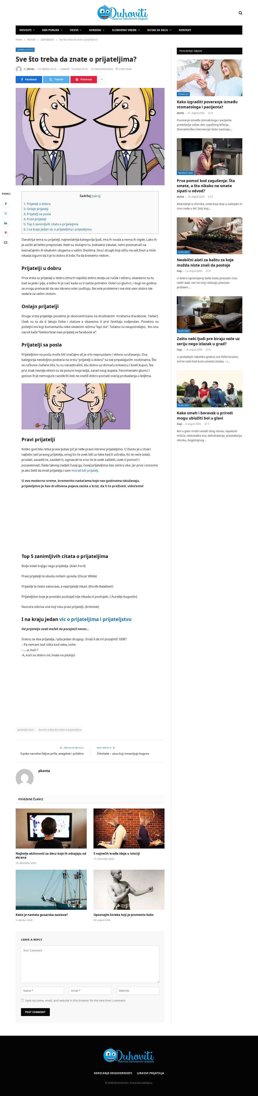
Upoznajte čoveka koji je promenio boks (123, 915)
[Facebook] (5, 204)
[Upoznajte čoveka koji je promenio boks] (129, 890)
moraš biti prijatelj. (85, 470)
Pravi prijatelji (35, 219)
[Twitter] (5, 213)
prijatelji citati (26, 729)
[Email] (5, 242)
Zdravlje (183, 94)
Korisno (95, 30)
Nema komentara (104, 69)
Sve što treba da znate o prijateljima (60, 729)
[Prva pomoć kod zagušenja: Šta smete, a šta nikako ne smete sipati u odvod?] (209, 156)
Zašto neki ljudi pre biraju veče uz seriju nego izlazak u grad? (208, 341)
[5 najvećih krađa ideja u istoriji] (129, 828)
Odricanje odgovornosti (113, 1073)
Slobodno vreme (124, 30)
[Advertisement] (90, 520)
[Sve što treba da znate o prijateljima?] (90, 136)
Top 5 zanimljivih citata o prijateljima (51, 224)
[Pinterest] (5, 232)
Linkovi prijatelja (150, 1073)
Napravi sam (185, 172)
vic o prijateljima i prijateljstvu (95, 619)
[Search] (240, 13)
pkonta (30, 69)
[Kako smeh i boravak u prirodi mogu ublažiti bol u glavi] (209, 388)
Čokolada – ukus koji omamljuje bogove (123, 753)
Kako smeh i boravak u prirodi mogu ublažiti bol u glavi (205, 415)
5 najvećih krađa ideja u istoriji (116, 854)
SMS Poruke (50, 30)
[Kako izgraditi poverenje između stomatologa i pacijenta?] (209, 77)
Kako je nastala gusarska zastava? (42, 915)
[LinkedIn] (5, 223)
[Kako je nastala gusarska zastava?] (51, 890)
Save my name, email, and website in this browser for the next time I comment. (75, 1000)
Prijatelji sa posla (37, 214)
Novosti (25, 30)
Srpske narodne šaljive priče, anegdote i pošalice (51, 753)
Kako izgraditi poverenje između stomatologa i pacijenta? (207, 104)
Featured (183, 252)
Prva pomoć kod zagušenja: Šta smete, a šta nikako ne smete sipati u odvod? (206, 185)
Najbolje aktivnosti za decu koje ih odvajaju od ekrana (51, 856)
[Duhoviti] (82, 12)
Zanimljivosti (25, 49)
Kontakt (185, 30)
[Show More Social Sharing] (101, 79)
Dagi (179, 271)
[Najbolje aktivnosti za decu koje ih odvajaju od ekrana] (51, 828)
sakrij (96, 196)
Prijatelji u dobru (37, 204)
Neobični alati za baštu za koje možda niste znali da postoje (205, 262)
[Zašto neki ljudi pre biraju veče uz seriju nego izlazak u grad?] (209, 314)
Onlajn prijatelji (36, 209)
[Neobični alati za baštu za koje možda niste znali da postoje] (209, 235)
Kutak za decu (157, 30)
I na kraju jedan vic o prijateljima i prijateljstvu (58, 229)
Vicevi (74, 30)
